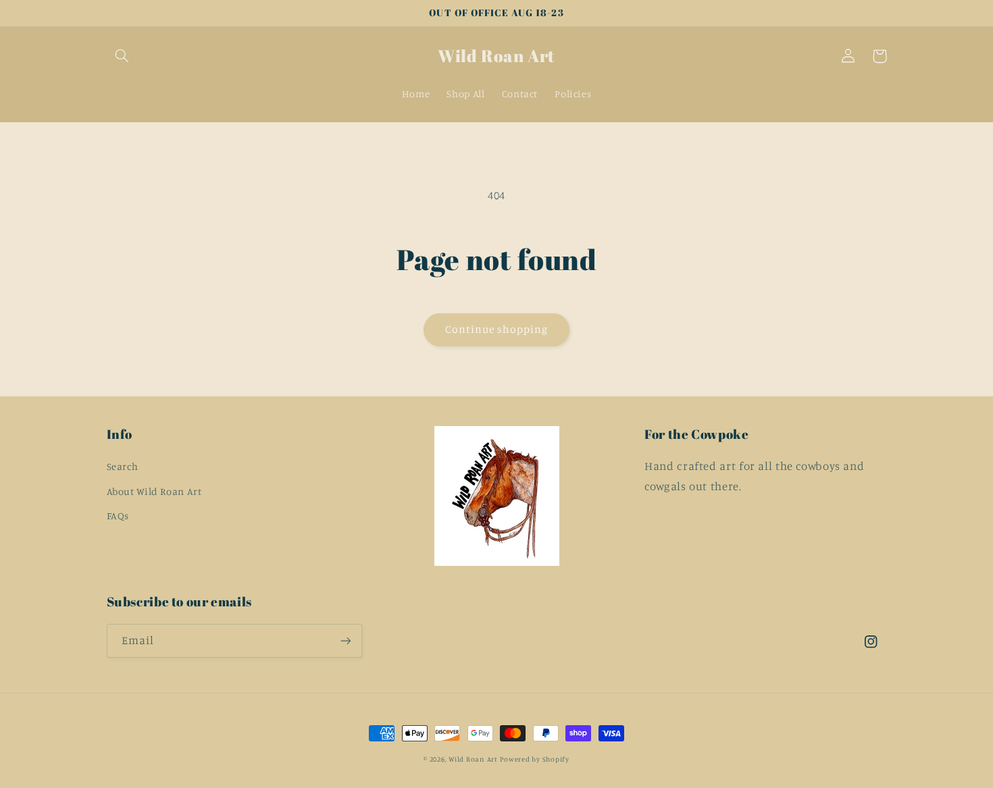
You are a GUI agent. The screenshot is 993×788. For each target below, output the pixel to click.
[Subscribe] (345, 640)
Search (122, 466)
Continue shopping (497, 329)
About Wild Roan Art (154, 491)
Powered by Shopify (534, 759)
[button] (122, 56)
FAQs (118, 515)
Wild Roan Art (473, 759)
